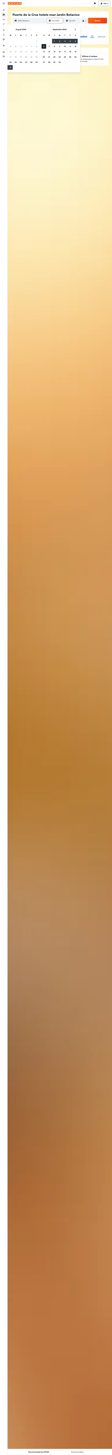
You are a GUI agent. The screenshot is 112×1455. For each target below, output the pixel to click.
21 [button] (31, 57)
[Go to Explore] (4, 30)
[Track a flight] (4, 35)
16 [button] (59, 52)
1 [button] (36, 41)
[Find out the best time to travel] (4, 39)
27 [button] (26, 62)
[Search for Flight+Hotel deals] (4, 24)
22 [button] (37, 57)
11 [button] (15, 52)
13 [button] (26, 52)
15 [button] (37, 52)
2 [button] (59, 41)
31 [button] (10, 67)
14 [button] (31, 52)
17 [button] (10, 57)
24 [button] (10, 62)
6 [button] (26, 46)
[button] (3, 3)
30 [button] (60, 62)
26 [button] (21, 62)
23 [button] (60, 57)
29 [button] (37, 62)
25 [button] (16, 62)
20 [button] (26, 57)
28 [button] (31, 62)
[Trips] (4, 45)
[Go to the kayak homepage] (15, 3)
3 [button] (10, 46)
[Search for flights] (4, 10)
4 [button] (15, 46)
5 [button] (20, 46)
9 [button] (59, 46)
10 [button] (10, 52)
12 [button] (21, 52)
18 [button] (16, 57)
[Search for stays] (4, 14)
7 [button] (31, 46)
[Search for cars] (4, 19)
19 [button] (21, 57)
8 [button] (36, 46)
